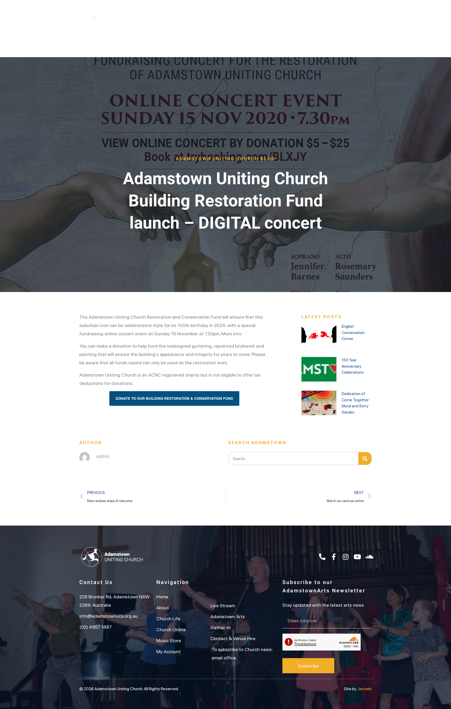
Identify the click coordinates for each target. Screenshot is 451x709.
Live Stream (239, 43)
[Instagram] (322, 17)
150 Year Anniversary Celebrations (353, 366)
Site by (350, 688)
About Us (119, 43)
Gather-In (325, 43)
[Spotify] (357, 17)
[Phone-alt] (298, 17)
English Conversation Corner (353, 332)
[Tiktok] (333, 17)
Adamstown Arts (283, 43)
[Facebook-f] (310, 17)
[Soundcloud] (369, 556)
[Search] (364, 458)
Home (90, 43)
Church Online (197, 43)
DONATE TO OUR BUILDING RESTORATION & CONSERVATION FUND (174, 398)
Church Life (156, 43)
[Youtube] (345, 17)
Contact (358, 43)
